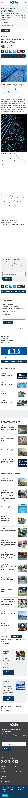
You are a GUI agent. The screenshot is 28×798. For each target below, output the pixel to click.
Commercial (5, 338)
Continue (8, 322)
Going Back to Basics (8, 613)
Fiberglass (4, 576)
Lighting (3, 552)
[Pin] (19, 51)
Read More (8, 698)
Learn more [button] (5, 791)
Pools (3, 382)
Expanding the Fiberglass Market (7, 579)
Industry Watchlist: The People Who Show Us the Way (8, 544)
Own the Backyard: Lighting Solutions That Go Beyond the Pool (8, 556)
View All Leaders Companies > (14, 361)
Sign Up (5, 30)
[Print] (2, 51)
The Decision (5, 625)
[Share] (6, 51)
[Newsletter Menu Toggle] (26, 2)
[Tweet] (14, 51)
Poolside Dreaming (7, 340)
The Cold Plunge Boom (7, 402)
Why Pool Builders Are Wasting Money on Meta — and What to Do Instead (9, 568)
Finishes (3, 437)
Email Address (5, 22)
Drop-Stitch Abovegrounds (5, 394)
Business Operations (7, 599)
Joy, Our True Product (8, 601)
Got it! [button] (5, 795)
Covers (3, 588)
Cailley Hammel (10, 45)
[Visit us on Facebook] (2, 761)
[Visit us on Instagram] (5, 761)
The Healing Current (7, 384)
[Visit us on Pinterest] (9, 761)
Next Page (16, 636)
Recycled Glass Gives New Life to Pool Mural (8, 428)
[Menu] (2, 2)
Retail (3, 400)
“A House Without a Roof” (7, 590)
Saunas (3, 611)
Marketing (4, 564)
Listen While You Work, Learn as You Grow (7, 376)
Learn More (8, 672)
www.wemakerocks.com (18, 224)
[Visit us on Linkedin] (16, 761)
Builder (4, 36)
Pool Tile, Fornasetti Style (7, 439)
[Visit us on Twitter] (13, 761)
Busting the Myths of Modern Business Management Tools (8, 494)
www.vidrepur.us (6, 222)
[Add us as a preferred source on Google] (23, 51)
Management (5, 540)
